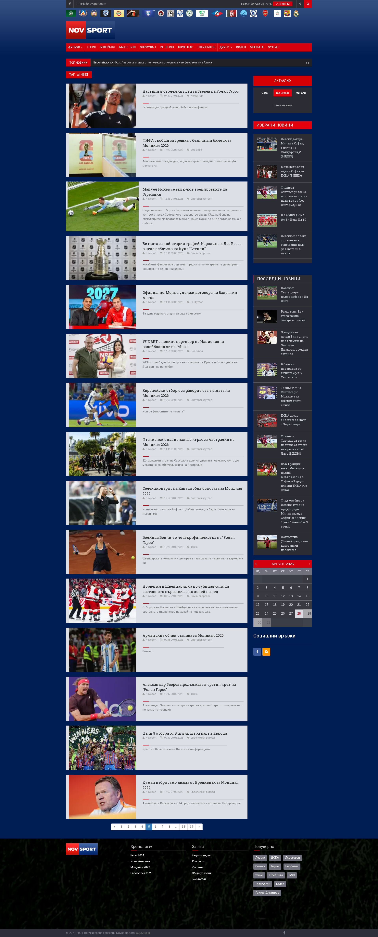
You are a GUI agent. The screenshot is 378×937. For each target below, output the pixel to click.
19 (283, 604)
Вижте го (149, 651)
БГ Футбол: (101, 62)
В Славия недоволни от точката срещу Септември (291, 370)
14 (299, 596)
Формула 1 (148, 47)
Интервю (167, 47)
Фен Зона (196, 149)
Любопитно (206, 47)
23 (257, 613)
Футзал (273, 47)
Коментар (185, 47)
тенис (259, 875)
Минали (301, 92)
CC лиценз (143, 933)
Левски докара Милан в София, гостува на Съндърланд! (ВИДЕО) (152, 62)
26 (283, 613)
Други (224, 47)
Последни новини (278, 278)
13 (291, 596)
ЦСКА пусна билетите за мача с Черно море (293, 420)
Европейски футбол (203, 737)
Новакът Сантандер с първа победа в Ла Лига (294, 294)
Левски (260, 857)
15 (307, 596)
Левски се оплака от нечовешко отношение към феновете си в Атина (293, 244)
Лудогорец (292, 857)
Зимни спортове (200, 253)
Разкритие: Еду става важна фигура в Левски (293, 316)
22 (307, 604)
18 (275, 604)
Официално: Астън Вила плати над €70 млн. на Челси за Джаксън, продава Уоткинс (294, 343)
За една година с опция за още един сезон (172, 313)
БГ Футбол (197, 302)
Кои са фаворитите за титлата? (164, 411)
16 (257, 604)
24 (266, 613)
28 (299, 613)
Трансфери (262, 884)
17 (266, 604)
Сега (264, 92)
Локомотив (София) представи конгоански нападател (294, 543)
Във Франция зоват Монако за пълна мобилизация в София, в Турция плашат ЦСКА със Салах (294, 477)
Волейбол (107, 47)
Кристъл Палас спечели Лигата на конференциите (177, 749)
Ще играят (282, 92)
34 (191, 826)
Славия (260, 866)
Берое (275, 866)
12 (283, 596)
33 (183, 826)
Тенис (91, 47)
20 (291, 604)
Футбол (74, 47)
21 (299, 604)
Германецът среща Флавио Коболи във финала (175, 107)
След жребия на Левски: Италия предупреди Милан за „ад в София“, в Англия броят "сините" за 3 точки (294, 513)
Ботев (280, 884)
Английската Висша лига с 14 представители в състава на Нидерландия (192, 803)
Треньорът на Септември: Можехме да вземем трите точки (291, 396)
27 (291, 613)
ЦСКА (275, 857)
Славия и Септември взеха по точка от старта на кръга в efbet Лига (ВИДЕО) (294, 196)
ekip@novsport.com (93, 4)
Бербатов (291, 866)
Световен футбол (201, 198)
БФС (292, 875)
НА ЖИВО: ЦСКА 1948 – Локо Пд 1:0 (293, 217)
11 (275, 596)
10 (266, 596)
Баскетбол (127, 47)
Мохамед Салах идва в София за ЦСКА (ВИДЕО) (292, 171)
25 (275, 613)
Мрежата (257, 47)
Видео (241, 47)
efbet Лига (276, 875)
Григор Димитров (267, 892)
